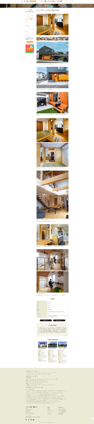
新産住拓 (40, 400)
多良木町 (36, 384)
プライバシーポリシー (50, 410)
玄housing (46, 393)
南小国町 (33, 380)
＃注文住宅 (54, 372)
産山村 (38, 380)
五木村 (46, 384)
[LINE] (31, 419)
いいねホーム (37, 394)
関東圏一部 (29, 387)
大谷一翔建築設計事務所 (47, 394)
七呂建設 (28, 400)
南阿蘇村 (43, 380)
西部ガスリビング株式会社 (42, 398)
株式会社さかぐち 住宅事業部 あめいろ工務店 (37, 390)
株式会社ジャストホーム (53, 394)
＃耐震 (27, 372)
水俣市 (35, 383)
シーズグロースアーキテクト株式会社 (54, 399)
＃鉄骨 (45, 372)
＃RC (52, 372)
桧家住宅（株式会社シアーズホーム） (31, 394)
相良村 (44, 384)
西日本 (35, 387)
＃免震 (29, 372)
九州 (32, 387)
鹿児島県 (42, 387)
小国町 (35, 380)
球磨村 (51, 384)
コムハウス (35, 393)
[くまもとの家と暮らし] (25, 1)
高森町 (40, 380)
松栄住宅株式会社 (44, 400)
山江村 (48, 384)
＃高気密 (34, 372)
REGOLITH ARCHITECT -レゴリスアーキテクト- (32, 398)
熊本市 (27, 377)
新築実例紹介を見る (60, 407)
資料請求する (60, 320)
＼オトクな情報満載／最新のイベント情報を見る (57, 1)
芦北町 (37, 383)
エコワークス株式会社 (42, 393)
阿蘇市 (30, 380)
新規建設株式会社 (31, 400)
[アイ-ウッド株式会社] (29, 37)
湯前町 (39, 384)
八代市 (30, 383)
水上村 (41, 384)
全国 (26, 387)
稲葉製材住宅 (41, 394)
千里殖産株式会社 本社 (62, 399)
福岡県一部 (38, 387)
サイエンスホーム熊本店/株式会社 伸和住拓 (32, 399)
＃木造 (43, 372)
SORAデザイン (56, 400)
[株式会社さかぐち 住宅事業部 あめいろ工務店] (29, 38)
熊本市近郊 (29, 377)
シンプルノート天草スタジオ (50, 400)
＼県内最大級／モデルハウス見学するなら (49, 1)
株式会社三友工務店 (60, 398)
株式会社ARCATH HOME (51, 390)
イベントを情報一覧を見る (61, 412)
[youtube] (33, 419)
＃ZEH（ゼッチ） (40, 372)
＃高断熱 (36, 372)
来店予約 (46, 320)
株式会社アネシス (45, 390)
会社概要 (48, 407)
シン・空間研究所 (36, 400)
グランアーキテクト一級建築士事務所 (53, 393)
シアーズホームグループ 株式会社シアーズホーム (43, 399)
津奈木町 (40, 383)
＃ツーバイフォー (49, 372)
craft (38, 393)
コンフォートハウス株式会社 (30, 393)
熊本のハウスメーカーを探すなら (41, 1)
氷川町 (33, 383)
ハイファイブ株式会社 (60, 393)
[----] (29, 36)
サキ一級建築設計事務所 (54, 398)
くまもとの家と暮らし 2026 (44, 422)
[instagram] (26, 419)
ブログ (48, 412)
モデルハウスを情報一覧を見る (62, 410)
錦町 (34, 384)
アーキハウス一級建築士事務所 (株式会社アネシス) (61, 390)
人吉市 (32, 384)
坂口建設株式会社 (48, 398)
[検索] (72, 1)
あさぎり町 (54, 384)
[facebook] (28, 419)
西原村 (46, 380)
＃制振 (31, 372)
